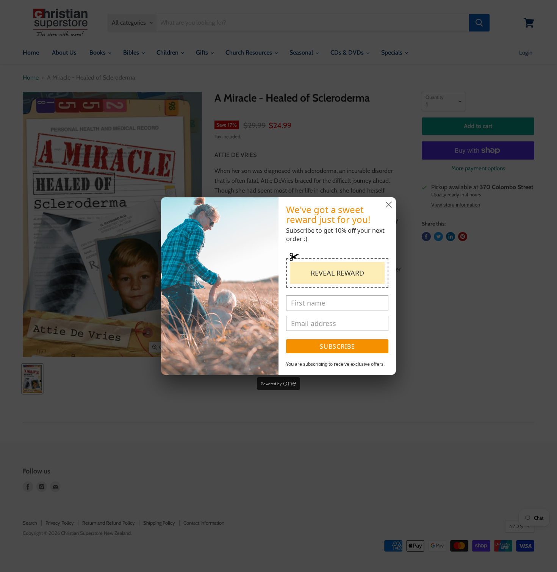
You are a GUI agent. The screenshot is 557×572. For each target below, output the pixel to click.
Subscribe (337, 346)
